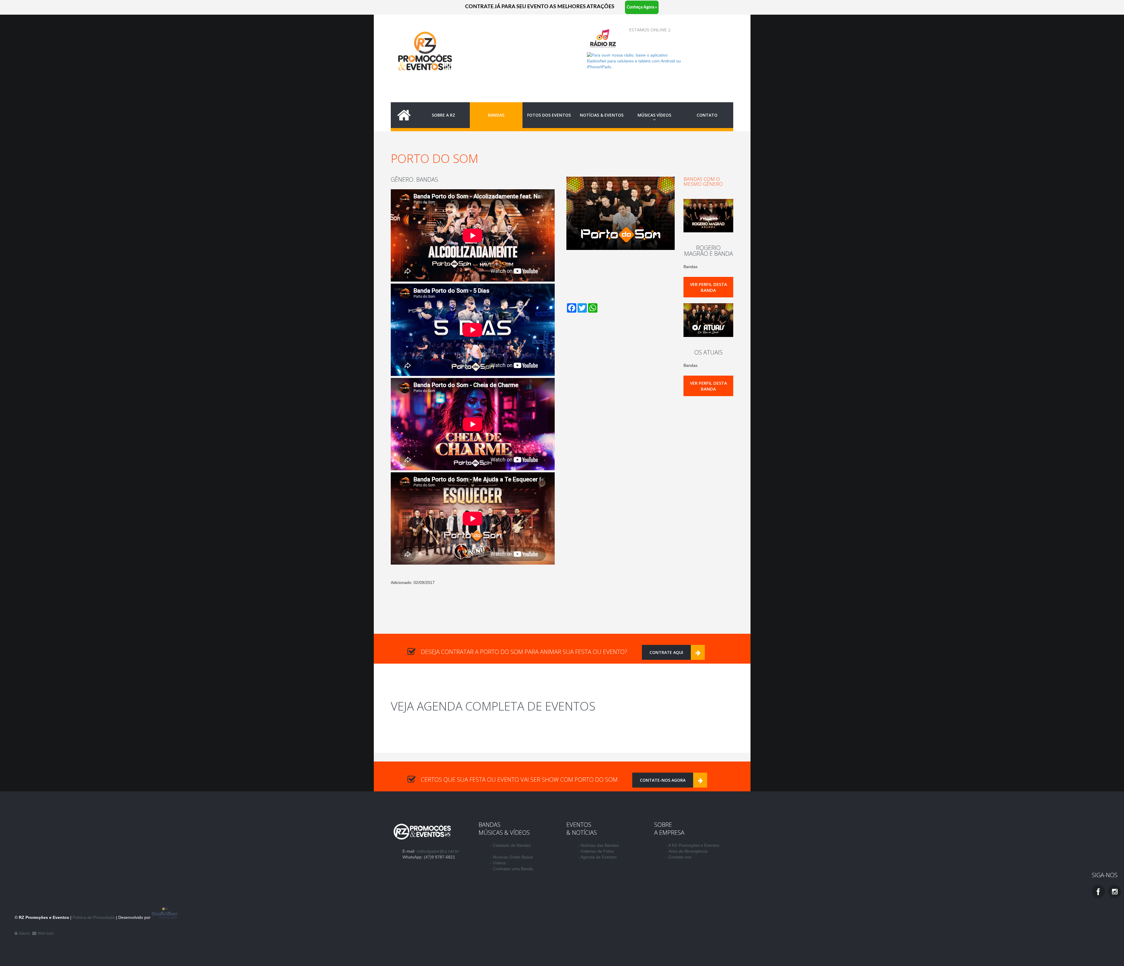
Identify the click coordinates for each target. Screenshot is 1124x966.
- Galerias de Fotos (596, 851)
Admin (24, 933)
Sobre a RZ (443, 115)
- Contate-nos (678, 857)
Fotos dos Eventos (549, 115)
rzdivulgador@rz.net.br (438, 851)
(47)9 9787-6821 (439, 857)
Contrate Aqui (666, 652)
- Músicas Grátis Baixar (511, 857)
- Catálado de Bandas (510, 845)
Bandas (496, 115)
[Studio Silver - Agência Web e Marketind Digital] (165, 917)
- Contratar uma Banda (511, 868)
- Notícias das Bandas (598, 845)
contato (707, 115)
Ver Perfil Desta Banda (708, 287)
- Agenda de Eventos (597, 857)
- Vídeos (498, 863)
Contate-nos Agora (663, 780)
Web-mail (46, 933)
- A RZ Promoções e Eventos (692, 845)
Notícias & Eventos (601, 115)
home (404, 115)
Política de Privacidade (94, 917)
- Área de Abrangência (686, 851)
